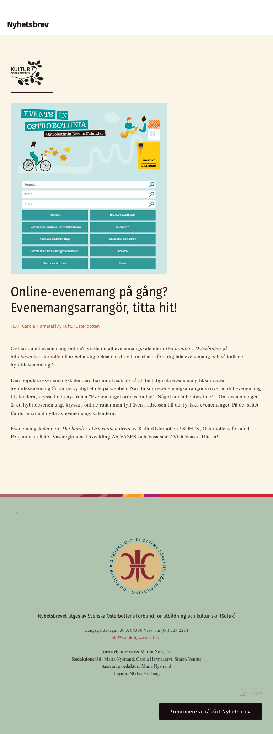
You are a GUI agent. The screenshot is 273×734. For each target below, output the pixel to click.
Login (255, 692)
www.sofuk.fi (150, 637)
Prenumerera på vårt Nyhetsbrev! (210, 711)
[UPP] (16, 513)
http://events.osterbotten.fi (39, 356)
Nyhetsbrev (28, 24)
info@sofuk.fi (123, 637)
